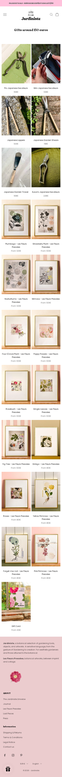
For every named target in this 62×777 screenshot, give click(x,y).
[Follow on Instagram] (13, 755)
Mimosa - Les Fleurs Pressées (46, 299)
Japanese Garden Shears (46, 140)
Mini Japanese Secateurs (46, 88)
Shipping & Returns (12, 732)
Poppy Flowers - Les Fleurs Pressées (46, 355)
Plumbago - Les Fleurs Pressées (16, 245)
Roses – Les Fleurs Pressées (16, 516)
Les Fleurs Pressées (12, 708)
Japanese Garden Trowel (16, 192)
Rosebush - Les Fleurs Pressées (16, 411)
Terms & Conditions (12, 737)
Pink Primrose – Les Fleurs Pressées (46, 573)
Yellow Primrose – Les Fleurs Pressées (46, 518)
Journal (7, 704)
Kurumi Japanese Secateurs (46, 192)
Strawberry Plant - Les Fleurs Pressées (46, 245)
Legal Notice (9, 742)
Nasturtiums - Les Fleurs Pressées (16, 300)
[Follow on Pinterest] (21, 755)
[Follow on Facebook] (4, 755)
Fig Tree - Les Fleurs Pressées (16, 464)
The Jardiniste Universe (14, 699)
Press (5, 718)
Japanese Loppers (16, 140)
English (36, 763)
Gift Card (16, 626)
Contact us (8, 746)
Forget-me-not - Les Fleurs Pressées (16, 573)
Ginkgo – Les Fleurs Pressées (45, 464)
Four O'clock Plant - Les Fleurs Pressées (16, 355)
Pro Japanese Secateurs (16, 88)
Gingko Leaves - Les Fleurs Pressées (46, 411)
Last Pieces (8, 713)
